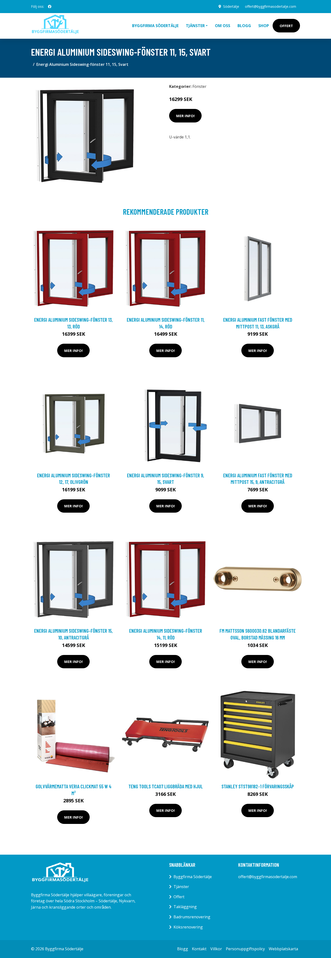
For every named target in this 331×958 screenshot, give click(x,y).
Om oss (222, 25)
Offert (286, 25)
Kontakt (199, 948)
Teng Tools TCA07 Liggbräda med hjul (165, 786)
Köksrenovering (188, 927)
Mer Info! (185, 115)
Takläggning (185, 906)
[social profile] (49, 6)
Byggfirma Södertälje (155, 25)
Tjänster (181, 886)
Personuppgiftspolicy (245, 948)
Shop (263, 25)
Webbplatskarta (283, 948)
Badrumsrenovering (191, 917)
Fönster (199, 86)
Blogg (244, 25)
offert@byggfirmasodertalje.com (270, 6)
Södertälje (231, 6)
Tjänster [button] (195, 25)
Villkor (216, 948)
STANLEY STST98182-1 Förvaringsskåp (257, 786)
